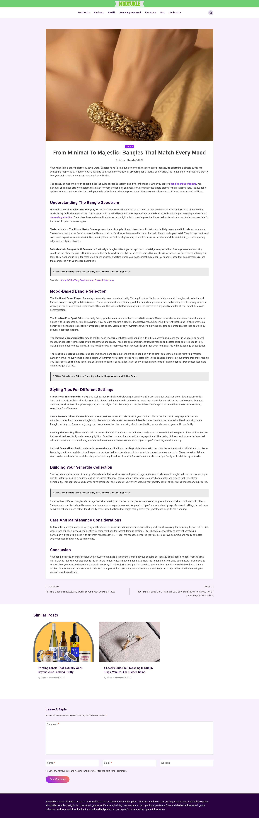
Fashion (129, 146)
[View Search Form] (210, 12)
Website (165, 763)
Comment (53, 724)
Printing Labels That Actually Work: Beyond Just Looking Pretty (80, 589)
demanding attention (61, 217)
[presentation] (63, 642)
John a (122, 160)
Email (108, 763)
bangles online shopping (183, 184)
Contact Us (175, 12)
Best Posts (84, 12)
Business (99, 12)
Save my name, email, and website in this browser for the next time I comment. (88, 771)
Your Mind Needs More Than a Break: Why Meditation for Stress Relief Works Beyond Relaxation (175, 591)
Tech (162, 12)
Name (51, 763)
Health (111, 12)
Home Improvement (130, 12)
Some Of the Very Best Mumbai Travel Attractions (87, 280)
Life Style (150, 12)
